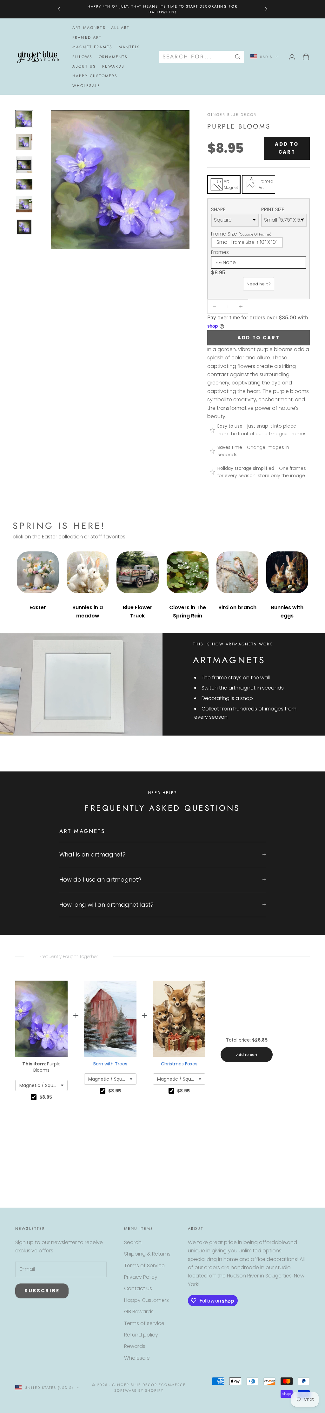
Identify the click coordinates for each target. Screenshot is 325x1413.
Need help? (259, 284)
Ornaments (113, 57)
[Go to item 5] (24, 204)
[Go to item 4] (24, 184)
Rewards (113, 66)
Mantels (129, 47)
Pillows (82, 57)
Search (133, 1242)
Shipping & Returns (147, 1253)
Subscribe (41, 1290)
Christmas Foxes (179, 1064)
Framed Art (87, 37)
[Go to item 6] (24, 227)
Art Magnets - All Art (100, 27)
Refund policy (141, 1334)
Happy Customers (94, 76)
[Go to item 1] (24, 119)
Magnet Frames (92, 47)
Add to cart (286, 148)
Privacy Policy (140, 1277)
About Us (84, 66)
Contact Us (138, 1288)
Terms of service (144, 1323)
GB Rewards (139, 1311)
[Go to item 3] (24, 165)
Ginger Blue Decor (231, 114)
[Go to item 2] (24, 142)
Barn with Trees (110, 1064)
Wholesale (86, 86)
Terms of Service (144, 1265)
